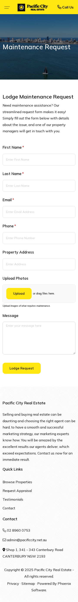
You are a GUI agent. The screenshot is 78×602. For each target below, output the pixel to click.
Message (10, 315)
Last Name (21, 173)
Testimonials (13, 499)
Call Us (67, 7)
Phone (17, 226)
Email (16, 199)
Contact (9, 508)
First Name (21, 147)
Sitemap (28, 583)
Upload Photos (15, 278)
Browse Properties (17, 482)
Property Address (18, 252)
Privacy (13, 583)
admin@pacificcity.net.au (27, 540)
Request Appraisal (17, 490)
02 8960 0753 (18, 530)
